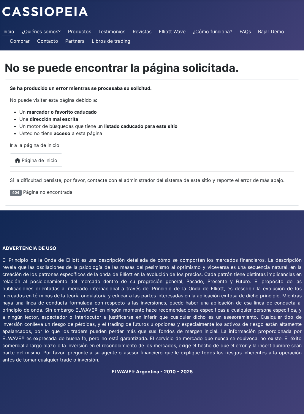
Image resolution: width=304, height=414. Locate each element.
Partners (74, 41)
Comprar (20, 41)
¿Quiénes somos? (41, 31)
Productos (79, 31)
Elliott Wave (172, 31)
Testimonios (111, 31)
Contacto (47, 41)
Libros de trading (111, 41)
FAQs (245, 31)
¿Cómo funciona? (212, 31)
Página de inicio (38, 160)
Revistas (142, 31)
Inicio (8, 31)
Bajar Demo (271, 31)
